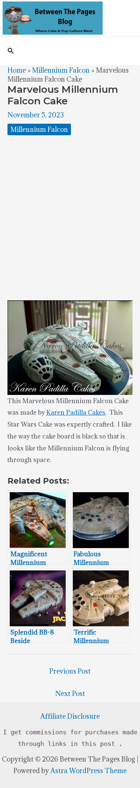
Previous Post (70, 671)
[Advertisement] (70, 218)
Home (16, 70)
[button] (10, 51)
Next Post (70, 693)
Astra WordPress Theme (88, 770)
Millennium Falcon (61, 70)
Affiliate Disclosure (70, 716)
